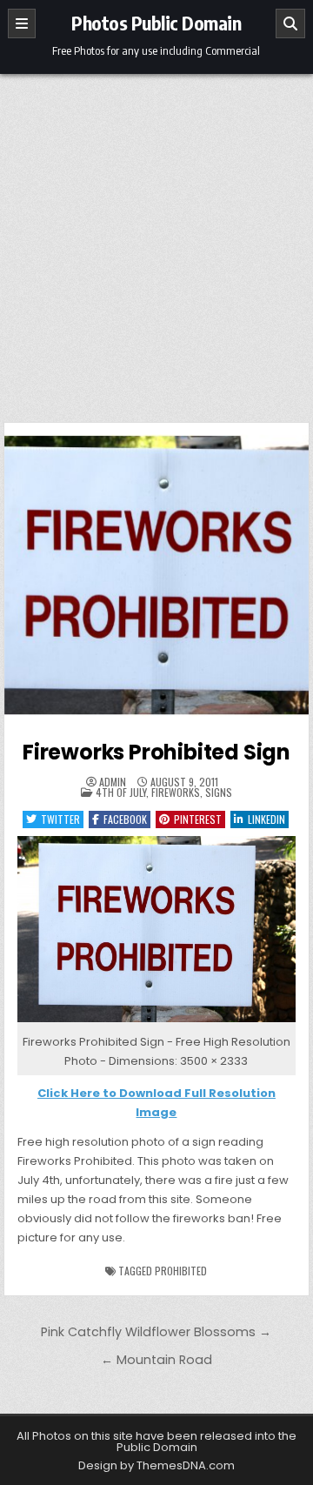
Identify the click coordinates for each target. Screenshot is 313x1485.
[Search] (290, 23)
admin (112, 782)
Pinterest (198, 819)
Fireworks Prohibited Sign (156, 752)
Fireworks (175, 792)
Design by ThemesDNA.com (156, 1465)
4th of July (121, 792)
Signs (218, 792)
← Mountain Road (156, 1359)
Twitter (60, 819)
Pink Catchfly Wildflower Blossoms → (156, 1332)
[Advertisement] (156, 239)
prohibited (181, 1270)
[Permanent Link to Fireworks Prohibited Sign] (157, 575)
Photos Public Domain (156, 22)
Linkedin (266, 819)
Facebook (125, 819)
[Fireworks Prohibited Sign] (156, 1022)
